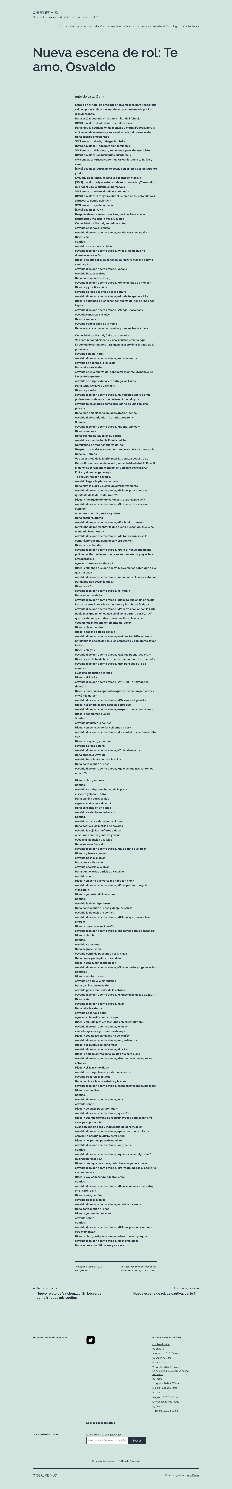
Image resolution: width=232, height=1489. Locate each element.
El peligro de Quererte (164, 1387)
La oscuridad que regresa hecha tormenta (170, 1372)
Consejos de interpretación (87, 26)
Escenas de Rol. (149, 1270)
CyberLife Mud (45, 13)
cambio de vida (161, 1344)
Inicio (63, 26)
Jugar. (176, 26)
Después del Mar (161, 1358)
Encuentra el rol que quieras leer (104, 1434)
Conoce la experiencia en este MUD (146, 26)
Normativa (114, 26)
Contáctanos (191, 26)
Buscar (137, 1440)
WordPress (193, 1475)
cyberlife (83, 1270)
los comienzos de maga (165, 1401)
